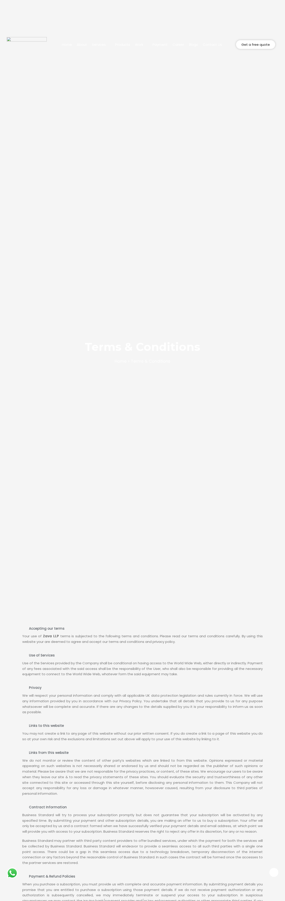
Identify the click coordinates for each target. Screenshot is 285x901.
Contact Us (212, 44)
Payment (160, 44)
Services (99, 44)
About (82, 44)
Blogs (193, 44)
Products (122, 44)
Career (178, 44)
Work (139, 44)
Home (67, 44)
